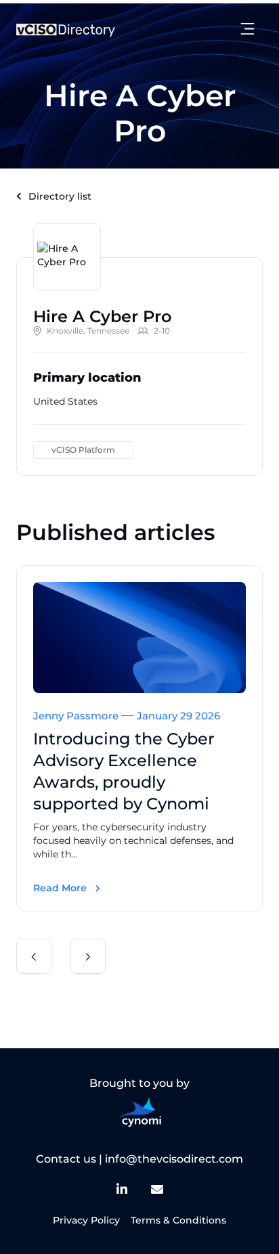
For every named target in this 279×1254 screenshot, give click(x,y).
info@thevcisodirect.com (174, 1158)
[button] (33, 956)
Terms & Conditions (178, 1220)
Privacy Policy (86, 1220)
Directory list (59, 196)
